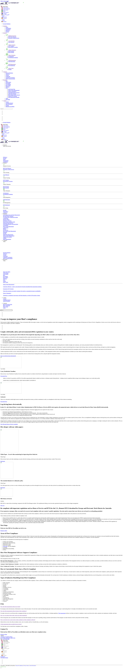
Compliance (8, 29)
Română (4, 21)
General (7, 105)
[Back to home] (19, 4)
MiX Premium (11, 51)
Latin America (6, 12)
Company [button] (5, 240)
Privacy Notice (26, 665)
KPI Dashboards (11, 65)
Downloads (8, 83)
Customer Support (9, 103)
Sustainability (8, 28)
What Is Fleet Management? (14, 90)
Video (7, 98)
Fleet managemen (61, 613)
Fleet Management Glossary (14, 92)
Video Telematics (11, 55)
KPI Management (12, 64)
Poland (3, 20)
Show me (2, 505)
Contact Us (3, 656)
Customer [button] (5, 303)
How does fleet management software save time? (10, 606)
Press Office (8, 85)
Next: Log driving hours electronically (8, 355)
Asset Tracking (11, 40)
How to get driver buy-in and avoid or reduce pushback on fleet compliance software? (18, 619)
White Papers (8, 82)
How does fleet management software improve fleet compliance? (14, 611)
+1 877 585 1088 (5, 639)
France (3, 19)
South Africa (5, 10)
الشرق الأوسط (6, 14)
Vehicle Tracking (11, 44)
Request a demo (4, 530)
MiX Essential (11, 52)
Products (5, 32)
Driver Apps (10, 68)
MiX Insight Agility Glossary (14, 94)
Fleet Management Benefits (13, 97)
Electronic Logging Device (13, 38)
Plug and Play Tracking (13, 47)
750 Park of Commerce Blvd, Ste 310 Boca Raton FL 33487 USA (8, 637)
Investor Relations (6, 23)
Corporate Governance (10, 77)
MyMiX (10, 69)
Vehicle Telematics (12, 50)
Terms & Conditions (19, 665)
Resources (5, 79)
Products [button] (5, 163)
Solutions (5, 26)
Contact (4, 100)
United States (5, 6)
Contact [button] (4, 297)
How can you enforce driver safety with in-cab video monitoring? (14, 615)
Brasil (4, 11)
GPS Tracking (11, 46)
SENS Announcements (10, 78)
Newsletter (8, 99)
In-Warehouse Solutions (13, 57)
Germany (5, 18)
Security (7, 31)
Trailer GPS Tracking (12, 96)
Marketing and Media (10, 106)
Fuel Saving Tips (11, 89)
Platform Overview (12, 35)
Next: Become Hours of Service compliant (9, 424)
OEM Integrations (12, 60)
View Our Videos (6, 271)
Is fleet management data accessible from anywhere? (11, 624)
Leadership (8, 76)
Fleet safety (5, 546)
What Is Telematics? (12, 91)
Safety (7, 27)
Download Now (4, 376)
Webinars (7, 86)
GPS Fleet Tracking (12, 93)
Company (5, 71)
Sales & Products (9, 104)
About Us (8, 74)
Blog (7, 81)
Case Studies (8, 84)
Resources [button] (5, 259)
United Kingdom (6, 8)
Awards (7, 75)
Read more (3, 461)
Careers (7, 101)
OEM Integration (11, 61)
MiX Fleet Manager (12, 36)
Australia (5, 13)
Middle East (4, 17)
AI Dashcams (11, 56)
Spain (3, 15)
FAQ (7, 88)
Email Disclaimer (33, 665)
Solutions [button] (5, 145)
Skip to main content (5, 1)
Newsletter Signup (4, 657)
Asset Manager (11, 42)
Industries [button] (5, 213)
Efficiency (8, 30)
